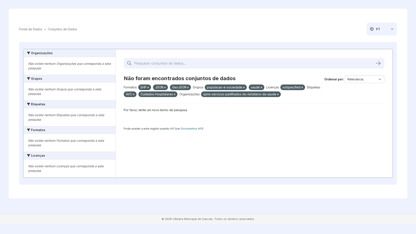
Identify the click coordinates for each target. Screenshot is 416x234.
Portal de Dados (30, 29)
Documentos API (191, 128)
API (172, 128)
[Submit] (378, 63)
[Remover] (148, 87)
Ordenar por (333, 79)
